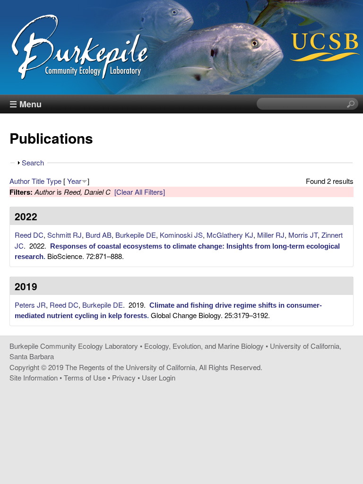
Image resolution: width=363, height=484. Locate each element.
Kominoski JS (181, 235)
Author (19, 181)
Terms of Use (85, 377)
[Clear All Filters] (139, 192)
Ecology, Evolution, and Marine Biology (204, 346)
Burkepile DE (135, 235)
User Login (158, 377)
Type (53, 181)
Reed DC (29, 235)
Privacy (124, 377)
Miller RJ (271, 235)
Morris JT (303, 235)
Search (33, 162)
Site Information (33, 377)
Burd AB (99, 235)
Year (74, 181)
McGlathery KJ (230, 235)
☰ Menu (25, 104)
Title (38, 181)
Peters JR (30, 305)
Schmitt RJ (64, 235)
